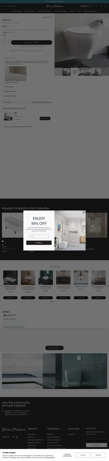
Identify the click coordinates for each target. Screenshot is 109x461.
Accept (82, 455)
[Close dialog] (83, 212)
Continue (39, 243)
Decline (98, 455)
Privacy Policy (50, 458)
